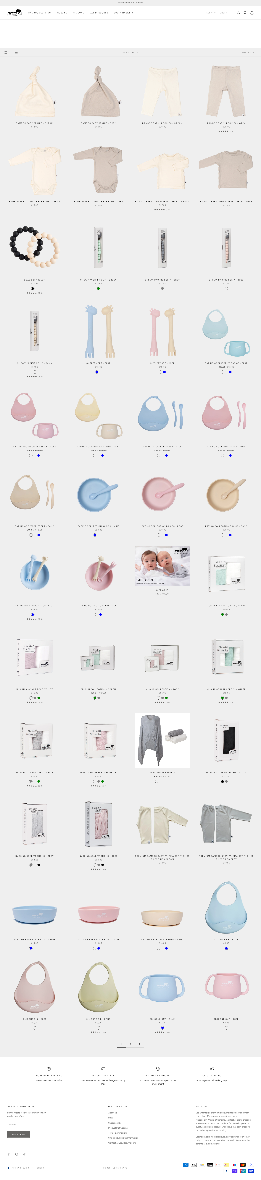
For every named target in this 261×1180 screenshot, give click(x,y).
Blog (110, 1117)
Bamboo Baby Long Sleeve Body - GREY (98, 201)
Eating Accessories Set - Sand (34, 526)
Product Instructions (118, 1127)
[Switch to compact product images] (16, 52)
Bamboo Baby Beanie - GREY (98, 123)
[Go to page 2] (139, 1044)
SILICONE (78, 13)
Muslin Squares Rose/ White (98, 772)
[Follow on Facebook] (8, 1154)
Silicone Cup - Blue (162, 1019)
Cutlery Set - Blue (98, 363)
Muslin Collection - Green (98, 689)
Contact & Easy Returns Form (122, 1142)
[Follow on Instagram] (16, 1154)
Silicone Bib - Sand (98, 1019)
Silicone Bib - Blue (226, 939)
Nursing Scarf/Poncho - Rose (98, 856)
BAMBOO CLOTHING (39, 13)
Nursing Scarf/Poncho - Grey (34, 856)
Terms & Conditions (117, 1132)
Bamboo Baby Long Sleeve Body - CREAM (34, 201)
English (224, 13)
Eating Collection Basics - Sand (226, 526)
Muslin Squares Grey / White (34, 772)
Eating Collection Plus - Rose (98, 606)
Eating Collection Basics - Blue (98, 526)
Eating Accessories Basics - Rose (34, 447)
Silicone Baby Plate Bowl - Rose (98, 939)
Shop (18, 24)
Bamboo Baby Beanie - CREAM (34, 123)
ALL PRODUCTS (99, 13)
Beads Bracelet (34, 280)
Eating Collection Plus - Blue (34, 606)
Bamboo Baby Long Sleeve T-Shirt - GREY (226, 201)
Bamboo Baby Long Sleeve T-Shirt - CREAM (162, 201)
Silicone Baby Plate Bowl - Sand (162, 939)
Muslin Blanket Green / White (226, 606)
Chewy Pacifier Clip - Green (98, 280)
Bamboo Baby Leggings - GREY (226, 123)
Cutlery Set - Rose (162, 363)
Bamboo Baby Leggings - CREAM (162, 123)
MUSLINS (62, 13)
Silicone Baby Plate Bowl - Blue (35, 939)
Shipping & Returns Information (123, 1137)
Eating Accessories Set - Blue (162, 447)
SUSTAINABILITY (123, 13)
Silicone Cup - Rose (226, 1019)
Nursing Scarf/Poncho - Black (226, 772)
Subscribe (19, 1134)
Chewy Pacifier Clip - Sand (34, 363)
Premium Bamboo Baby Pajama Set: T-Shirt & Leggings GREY (226, 857)
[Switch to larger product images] (6, 52)
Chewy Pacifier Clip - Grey (162, 280)
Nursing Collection (163, 772)
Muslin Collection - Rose (162, 689)
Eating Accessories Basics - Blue (226, 363)
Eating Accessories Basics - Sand (98, 447)
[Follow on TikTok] (24, 1154)
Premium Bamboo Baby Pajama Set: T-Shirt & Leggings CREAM (162, 857)
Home (10, 24)
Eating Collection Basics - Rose (163, 526)
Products (29, 24)
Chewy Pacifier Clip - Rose (226, 280)
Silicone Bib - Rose (35, 1019)
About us (112, 1112)
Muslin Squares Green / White (226, 689)
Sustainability (114, 1122)
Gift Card (162, 590)
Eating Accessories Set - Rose (226, 447)
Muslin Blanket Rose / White (34, 689)
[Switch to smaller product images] (11, 52)
